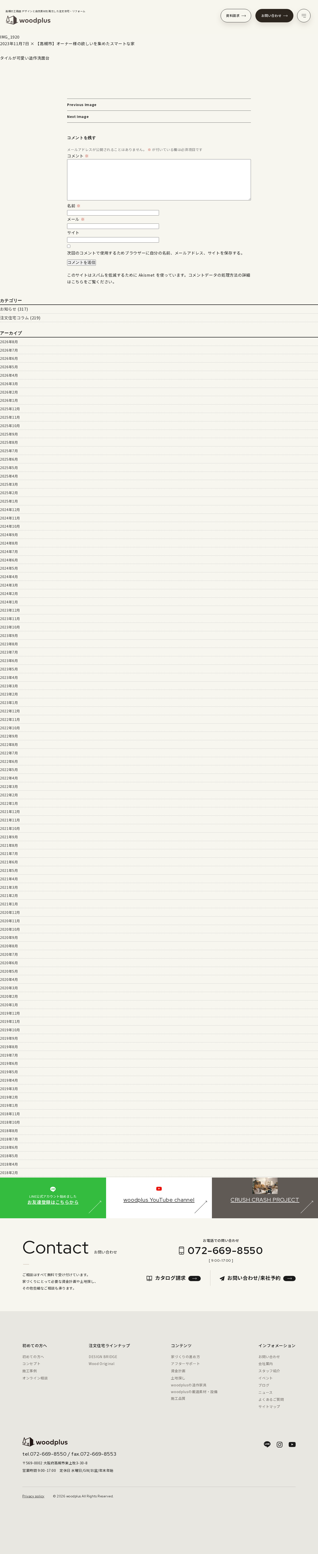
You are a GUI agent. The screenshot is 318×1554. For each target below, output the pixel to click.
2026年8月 (9, 341)
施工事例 (29, 1370)
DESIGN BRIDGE (103, 1356)
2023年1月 (9, 702)
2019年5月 (9, 1071)
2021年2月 (9, 895)
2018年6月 (9, 1147)
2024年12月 (10, 509)
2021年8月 (9, 845)
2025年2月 (9, 492)
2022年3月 (9, 786)
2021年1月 (9, 903)
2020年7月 (9, 954)
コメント (78, 156)
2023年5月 (9, 668)
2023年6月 (9, 660)
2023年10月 (10, 627)
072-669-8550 (225, 1250)
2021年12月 (10, 811)
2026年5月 (9, 366)
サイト (73, 232)
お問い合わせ (271, 15)
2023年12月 (10, 610)
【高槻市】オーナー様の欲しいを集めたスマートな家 (85, 43)
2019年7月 (9, 1055)
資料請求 (233, 15)
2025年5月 (9, 467)
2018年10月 (10, 1122)
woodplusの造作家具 (188, 1384)
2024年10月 (10, 526)
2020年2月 (9, 996)
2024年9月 (9, 534)
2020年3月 (9, 987)
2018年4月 (9, 1164)
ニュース (265, 1392)
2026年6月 (9, 358)
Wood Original (101, 1363)
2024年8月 (9, 543)
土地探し (178, 1377)
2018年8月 (9, 1130)
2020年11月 (10, 920)
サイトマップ (269, 1406)
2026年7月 (9, 350)
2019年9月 (9, 1038)
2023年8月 (9, 643)
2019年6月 (9, 1063)
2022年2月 (9, 794)
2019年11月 (10, 1021)
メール (76, 219)
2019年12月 (10, 1013)
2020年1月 (9, 1004)
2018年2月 (9, 1172)
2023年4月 (9, 677)
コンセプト (31, 1363)
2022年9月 (9, 736)
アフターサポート (185, 1363)
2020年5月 (9, 971)
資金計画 (178, 1370)
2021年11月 (10, 819)
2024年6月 (9, 559)
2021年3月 (9, 887)
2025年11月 (10, 417)
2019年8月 (9, 1046)
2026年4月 (9, 375)
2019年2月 (9, 1097)
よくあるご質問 (271, 1399)
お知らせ (8, 309)
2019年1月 (9, 1105)
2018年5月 (9, 1155)
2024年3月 (9, 585)
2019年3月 (9, 1088)
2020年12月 (10, 912)
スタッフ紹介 (269, 1370)
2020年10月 (10, 929)
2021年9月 (9, 836)
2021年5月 (9, 870)
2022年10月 (10, 727)
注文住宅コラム (14, 318)
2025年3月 (9, 484)
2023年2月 (9, 694)
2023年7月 (9, 652)
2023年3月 (9, 685)
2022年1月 (9, 803)
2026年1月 (9, 400)
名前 (74, 206)
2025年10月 (10, 425)
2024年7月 (9, 551)
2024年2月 (9, 593)
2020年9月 (9, 937)
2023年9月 (9, 635)
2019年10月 (10, 1029)
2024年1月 (9, 601)
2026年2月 (9, 392)
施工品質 (178, 1398)
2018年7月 (9, 1139)
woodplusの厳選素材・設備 (194, 1391)
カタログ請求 (170, 1277)
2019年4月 (9, 1080)
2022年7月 (9, 752)
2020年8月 (9, 945)
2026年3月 (9, 383)
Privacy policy (33, 1496)
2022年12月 (10, 710)
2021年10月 (10, 828)
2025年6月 (9, 459)
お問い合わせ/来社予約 (254, 1277)
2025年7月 (9, 450)
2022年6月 (9, 761)
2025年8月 (9, 442)
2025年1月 (9, 501)
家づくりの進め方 (185, 1356)
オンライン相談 (35, 1377)
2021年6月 (9, 861)
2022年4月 (9, 778)
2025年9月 (9, 434)
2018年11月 (10, 1113)
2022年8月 (9, 744)
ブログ (263, 1385)
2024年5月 (9, 568)
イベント (265, 1377)
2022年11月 (10, 719)
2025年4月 (9, 476)
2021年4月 (9, 878)
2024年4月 (9, 576)
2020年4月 (9, 979)
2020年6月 (9, 962)
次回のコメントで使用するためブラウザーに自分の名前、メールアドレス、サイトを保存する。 (156, 253)
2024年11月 (10, 518)
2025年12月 (10, 408)
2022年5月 (9, 769)
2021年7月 (9, 853)
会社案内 (265, 1363)
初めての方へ (33, 1356)
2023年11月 (10, 618)
